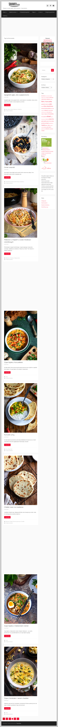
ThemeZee (18, 723)
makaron (46, 110)
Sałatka (43, 125)
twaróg (45, 127)
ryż (52, 123)
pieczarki (43, 121)
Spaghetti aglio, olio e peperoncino (16, 95)
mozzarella (50, 114)
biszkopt (43, 95)
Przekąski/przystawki (24, 12)
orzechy (47, 119)
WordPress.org (44, 207)
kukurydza (47, 108)
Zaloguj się (43, 200)
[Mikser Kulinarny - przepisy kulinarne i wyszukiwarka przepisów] (46, 146)
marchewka (51, 110)
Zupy (7, 376)
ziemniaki (49, 127)
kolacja (42, 108)
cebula (42, 97)
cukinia (47, 97)
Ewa (7, 97)
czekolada (51, 97)
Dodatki (22, 521)
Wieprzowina (17, 258)
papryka (51, 119)
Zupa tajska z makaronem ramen (16, 626)
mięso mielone (44, 114)
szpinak (51, 125)
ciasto (45, 97)
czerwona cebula (45, 99)
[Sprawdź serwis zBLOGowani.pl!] (47, 163)
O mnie (40, 12)
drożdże (51, 99)
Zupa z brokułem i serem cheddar (16, 698)
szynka (42, 127)
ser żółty (48, 125)
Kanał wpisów (44, 202)
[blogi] (43, 156)
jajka (50, 104)
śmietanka (47, 128)
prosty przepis (45, 123)
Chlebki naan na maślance (13, 507)
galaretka (43, 104)
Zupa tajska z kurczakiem (13, 362)
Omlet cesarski (9, 167)
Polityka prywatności (50, 12)
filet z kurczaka (46, 101)
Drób (7, 449)
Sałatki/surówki (12, 12)
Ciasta (4, 12)
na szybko (43, 116)
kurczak (52, 108)
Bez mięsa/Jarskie (9, 109)
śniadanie (51, 128)
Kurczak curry (9, 435)
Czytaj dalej (7, 105)
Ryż (11, 449)
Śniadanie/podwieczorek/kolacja (12, 181)
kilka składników (48, 106)
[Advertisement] (29, 27)
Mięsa (33, 12)
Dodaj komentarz (9, 110)
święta (42, 130)
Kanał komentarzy (45, 205)
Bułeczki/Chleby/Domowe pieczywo (13, 521)
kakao (42, 106)
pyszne (50, 123)
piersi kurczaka (50, 121)
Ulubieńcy (5, 15)
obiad (49, 116)
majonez (42, 110)
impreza (47, 104)
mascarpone (49, 112)
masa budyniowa (43, 112)
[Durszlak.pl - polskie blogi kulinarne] (44, 148)
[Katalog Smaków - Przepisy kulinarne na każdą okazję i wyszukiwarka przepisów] (47, 154)
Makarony (15, 109)
